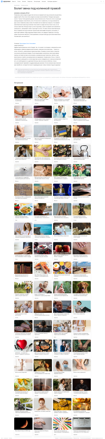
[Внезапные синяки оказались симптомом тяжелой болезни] (82, 251)
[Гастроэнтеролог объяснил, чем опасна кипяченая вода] (82, 154)
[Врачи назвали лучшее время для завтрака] (62, 271)
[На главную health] (6, 1)
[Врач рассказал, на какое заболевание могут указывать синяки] (62, 212)
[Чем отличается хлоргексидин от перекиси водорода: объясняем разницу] (23, 232)
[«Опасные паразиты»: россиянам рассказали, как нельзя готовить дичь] (23, 329)
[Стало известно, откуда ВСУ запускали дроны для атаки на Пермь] (23, 173)
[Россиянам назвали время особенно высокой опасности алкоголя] (82, 271)
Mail (2, 438)
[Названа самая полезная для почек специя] (82, 232)
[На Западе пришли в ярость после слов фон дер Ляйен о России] (62, 193)
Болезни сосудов (24, 5)
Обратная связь (76, 438)
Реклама (10, 438)
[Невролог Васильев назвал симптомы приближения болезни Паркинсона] (23, 407)
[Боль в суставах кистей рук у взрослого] (43, 427)
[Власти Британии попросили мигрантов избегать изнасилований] (43, 193)
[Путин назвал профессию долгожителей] (82, 134)
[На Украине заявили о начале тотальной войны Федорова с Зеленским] (82, 388)
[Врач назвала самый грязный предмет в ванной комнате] (43, 388)
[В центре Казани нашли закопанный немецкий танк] (82, 95)
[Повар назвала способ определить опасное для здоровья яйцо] (23, 115)
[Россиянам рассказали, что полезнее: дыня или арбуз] (23, 388)
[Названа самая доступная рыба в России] (82, 193)
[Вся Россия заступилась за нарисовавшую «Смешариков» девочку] (62, 427)
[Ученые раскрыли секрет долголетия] (23, 310)
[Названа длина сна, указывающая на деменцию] (23, 95)
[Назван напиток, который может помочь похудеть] (62, 388)
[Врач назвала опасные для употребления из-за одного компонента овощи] (62, 173)
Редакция (57, 438)
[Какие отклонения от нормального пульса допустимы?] (43, 290)
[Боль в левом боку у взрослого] (62, 232)
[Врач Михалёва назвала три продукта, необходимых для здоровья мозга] (43, 271)
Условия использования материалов (65, 438)
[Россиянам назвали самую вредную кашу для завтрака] (43, 251)
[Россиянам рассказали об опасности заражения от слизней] (82, 407)
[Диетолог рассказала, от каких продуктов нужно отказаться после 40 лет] (43, 349)
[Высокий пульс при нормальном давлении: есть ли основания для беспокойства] (43, 154)
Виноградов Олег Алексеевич (28, 43)
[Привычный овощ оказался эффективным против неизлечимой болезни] (82, 173)
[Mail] (2, 1)
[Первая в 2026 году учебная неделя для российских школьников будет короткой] (62, 329)
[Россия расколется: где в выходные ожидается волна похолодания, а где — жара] (82, 212)
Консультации (17, 5)
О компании (6, 438)
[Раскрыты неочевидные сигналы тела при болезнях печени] (23, 134)
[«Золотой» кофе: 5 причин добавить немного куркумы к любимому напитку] (62, 407)
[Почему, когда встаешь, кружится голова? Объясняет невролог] (43, 115)
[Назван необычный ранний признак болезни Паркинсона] (62, 290)
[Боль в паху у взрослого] (82, 310)
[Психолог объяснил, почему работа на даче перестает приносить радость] (23, 290)
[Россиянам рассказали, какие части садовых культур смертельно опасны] (82, 349)
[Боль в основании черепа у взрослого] (43, 329)
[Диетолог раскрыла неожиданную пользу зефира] (43, 134)
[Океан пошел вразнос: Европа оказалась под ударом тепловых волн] (43, 232)
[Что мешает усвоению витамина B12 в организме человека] (62, 154)
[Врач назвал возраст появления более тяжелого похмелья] (62, 310)
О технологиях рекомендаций (85, 438)
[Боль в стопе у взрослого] (82, 368)
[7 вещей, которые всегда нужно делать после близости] (23, 154)
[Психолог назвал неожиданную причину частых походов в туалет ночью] (82, 329)
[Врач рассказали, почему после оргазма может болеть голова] (43, 173)
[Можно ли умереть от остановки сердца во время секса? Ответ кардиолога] (62, 95)
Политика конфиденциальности (97, 438)
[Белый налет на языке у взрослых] (43, 407)
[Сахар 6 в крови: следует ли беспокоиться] (62, 115)
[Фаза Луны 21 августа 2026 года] (23, 427)
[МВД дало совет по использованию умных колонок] (43, 310)
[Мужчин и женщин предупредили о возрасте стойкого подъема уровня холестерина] (62, 349)
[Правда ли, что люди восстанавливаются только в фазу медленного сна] (43, 368)
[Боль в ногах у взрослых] (23, 368)
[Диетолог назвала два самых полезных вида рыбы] (43, 95)
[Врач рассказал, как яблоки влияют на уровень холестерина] (82, 115)
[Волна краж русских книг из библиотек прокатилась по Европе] (23, 271)
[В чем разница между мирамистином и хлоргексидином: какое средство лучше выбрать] (62, 368)
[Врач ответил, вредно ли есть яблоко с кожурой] (62, 251)
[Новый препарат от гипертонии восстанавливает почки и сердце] (23, 251)
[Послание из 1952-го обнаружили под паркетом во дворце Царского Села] (23, 193)
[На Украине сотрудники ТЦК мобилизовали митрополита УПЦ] (62, 134)
